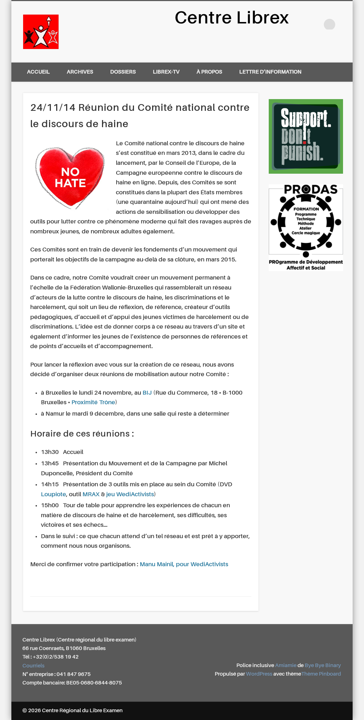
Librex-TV (166, 72)
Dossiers (123, 72)
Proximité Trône (93, 403)
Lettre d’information (270, 72)
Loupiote (53, 495)
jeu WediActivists (130, 495)
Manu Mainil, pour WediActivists (184, 565)
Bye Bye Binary (323, 665)
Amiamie (285, 665)
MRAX (91, 495)
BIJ (147, 393)
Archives (80, 72)
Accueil (38, 72)
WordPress (259, 674)
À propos (209, 72)
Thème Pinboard (321, 674)
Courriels (33, 665)
